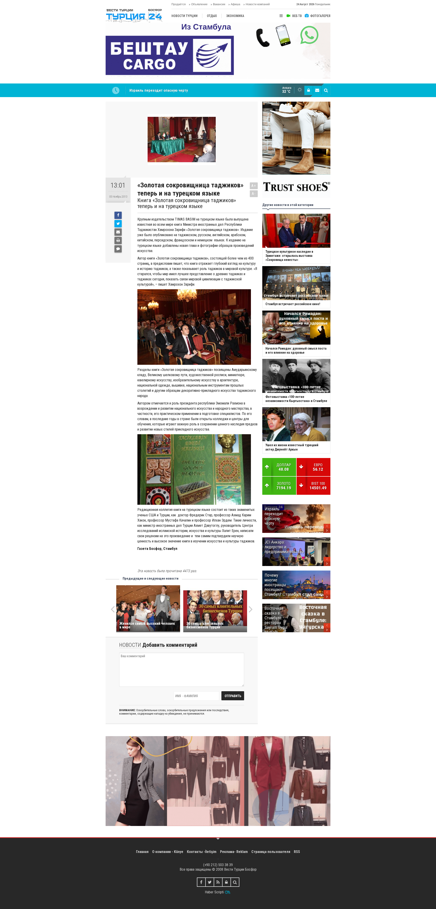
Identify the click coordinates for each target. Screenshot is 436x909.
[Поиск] (326, 90)
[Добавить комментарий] (118, 248)
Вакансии (219, 4)
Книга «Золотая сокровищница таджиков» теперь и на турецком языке (186, 203)
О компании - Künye (167, 852)
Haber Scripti (214, 892)
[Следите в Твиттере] (210, 882)
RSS (297, 852)
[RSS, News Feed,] (218, 882)
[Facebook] (118, 215)
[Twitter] (118, 223)
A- (254, 193)
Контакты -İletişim (201, 852)
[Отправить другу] (118, 232)
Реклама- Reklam (234, 852)
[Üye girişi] (308, 90)
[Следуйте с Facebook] (201, 882)
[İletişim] (317, 90)
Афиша (235, 4)
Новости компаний (258, 4)
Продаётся (178, 4)
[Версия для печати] (118, 240)
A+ (253, 186)
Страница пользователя (270, 852)
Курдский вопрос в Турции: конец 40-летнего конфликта (177, 90)
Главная (142, 852)
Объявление (199, 4)
